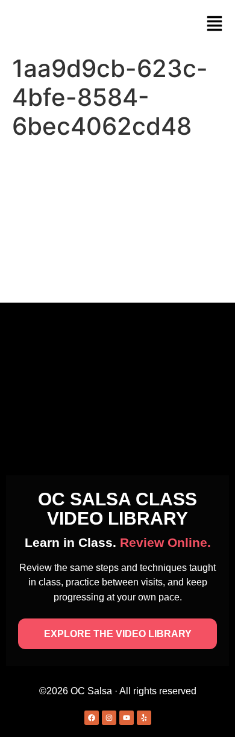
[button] (214, 24)
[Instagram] (109, 718)
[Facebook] (91, 718)
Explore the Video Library (118, 634)
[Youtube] (126, 718)
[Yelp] (144, 718)
